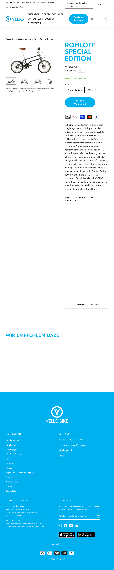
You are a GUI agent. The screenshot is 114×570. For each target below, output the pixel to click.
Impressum (10, 486)
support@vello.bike (78, 444)
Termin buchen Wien (14, 6)
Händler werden (12, 2)
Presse (61, 455)
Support (41, 2)
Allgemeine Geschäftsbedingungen (21, 472)
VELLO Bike (11, 38)
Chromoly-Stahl (74, 90)
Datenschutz (11, 491)
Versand (81, 70)
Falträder (33, 14)
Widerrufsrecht (12, 481)
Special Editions (24, 38)
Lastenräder (35, 18)
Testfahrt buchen (79, 19)
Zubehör (50, 18)
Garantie (9, 477)
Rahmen (70, 84)
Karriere (9, 463)
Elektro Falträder (53, 14)
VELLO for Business (14, 454)
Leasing (50, 2)
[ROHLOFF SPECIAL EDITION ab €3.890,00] (72, 249)
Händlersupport (65, 449)
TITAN (90, 90)
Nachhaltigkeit (12, 449)
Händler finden (28, 2)
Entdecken (34, 23)
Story (8, 458)
